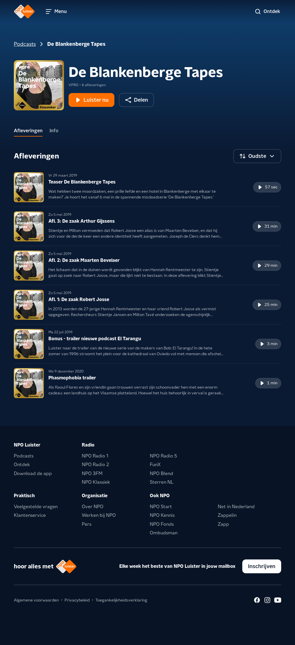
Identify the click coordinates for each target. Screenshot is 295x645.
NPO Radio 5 (163, 456)
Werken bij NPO (99, 515)
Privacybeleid (77, 600)
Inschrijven (261, 566)
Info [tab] (54, 131)
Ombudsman (163, 533)
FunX (155, 464)
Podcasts (25, 44)
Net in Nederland (236, 507)
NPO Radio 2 (95, 464)
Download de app (33, 473)
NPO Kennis (162, 515)
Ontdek (22, 464)
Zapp (223, 524)
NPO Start (161, 507)
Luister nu (96, 100)
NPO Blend (161, 473)
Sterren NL (161, 482)
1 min (272, 382)
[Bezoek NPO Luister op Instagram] (267, 600)
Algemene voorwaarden (36, 600)
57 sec (271, 187)
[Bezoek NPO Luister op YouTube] (277, 600)
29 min (270, 265)
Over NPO (92, 507)
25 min (270, 304)
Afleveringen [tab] (28, 131)
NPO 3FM (92, 473)
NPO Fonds (162, 524)
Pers (86, 524)
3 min (272, 343)
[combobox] (257, 156)
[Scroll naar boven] (281, 637)
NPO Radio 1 (95, 456)
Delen (141, 100)
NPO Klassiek (96, 482)
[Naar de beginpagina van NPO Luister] (24, 11)
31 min (270, 226)
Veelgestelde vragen (36, 507)
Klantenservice (30, 515)
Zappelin (227, 515)
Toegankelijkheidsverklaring (121, 600)
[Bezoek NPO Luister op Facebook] (257, 600)
